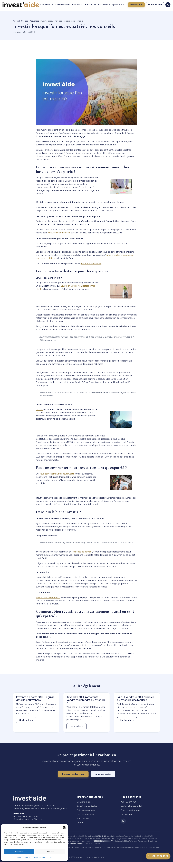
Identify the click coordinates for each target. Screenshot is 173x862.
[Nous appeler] (167, 4)
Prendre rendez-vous (73, 774)
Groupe (24, 21)
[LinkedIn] (123, 821)
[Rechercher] (124, 4)
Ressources (103, 4)
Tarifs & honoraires (85, 814)
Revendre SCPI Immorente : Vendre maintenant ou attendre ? (85, 700)
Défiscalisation (62, 4)
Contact (81, 822)
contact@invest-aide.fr (132, 806)
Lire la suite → (26, 720)
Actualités (34, 21)
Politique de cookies (86, 810)
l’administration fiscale (91, 263)
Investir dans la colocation (48, 597)
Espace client (155, 4)
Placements (46, 4)
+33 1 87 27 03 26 (128, 802)
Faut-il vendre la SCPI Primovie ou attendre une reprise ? (135, 698)
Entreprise (90, 4)
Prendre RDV (136, 4)
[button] (64, 827)
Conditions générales (87, 806)
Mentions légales (85, 802)
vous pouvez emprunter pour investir (57, 473)
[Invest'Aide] (21, 4)
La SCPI (39, 409)
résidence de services (82, 551)
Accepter (19, 851)
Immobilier (77, 4)
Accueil (16, 21)
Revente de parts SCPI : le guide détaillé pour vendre (35, 698)
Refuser (50, 851)
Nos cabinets (83, 818)
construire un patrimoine (58, 232)
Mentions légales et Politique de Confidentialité (34, 857)
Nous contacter (103, 774)
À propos (116, 4)
